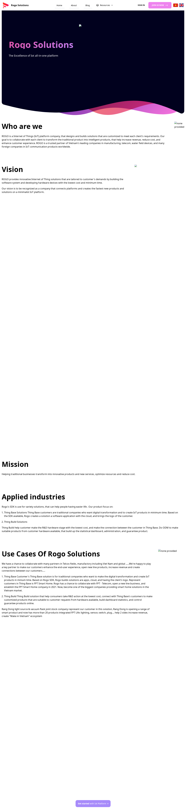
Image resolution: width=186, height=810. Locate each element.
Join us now (158, 5)
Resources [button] (105, 5)
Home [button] (59, 5)
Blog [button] (87, 5)
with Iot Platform (93, 803)
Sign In (141, 5)
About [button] (74, 5)
